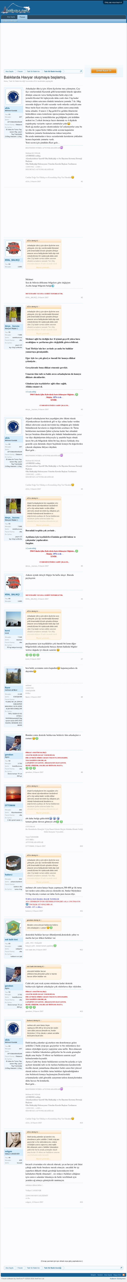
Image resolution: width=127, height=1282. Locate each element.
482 (20, 810)
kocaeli (19, 1163)
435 (20, 1160)
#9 (82, 772)
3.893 (20, 267)
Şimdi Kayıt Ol (103, 71)
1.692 (20, 946)
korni (7, 630)
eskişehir (19, 949)
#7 (82, 659)
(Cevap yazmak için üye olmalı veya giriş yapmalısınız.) (62, 1261)
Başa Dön (117, 1275)
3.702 (20, 763)
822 (20, 879)
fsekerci (8, 875)
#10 (81, 846)
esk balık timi (11, 939)
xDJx (35, 81)
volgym (8, 1151)
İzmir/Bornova (17, 766)
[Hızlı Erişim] (81, 71)
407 (20, 117)
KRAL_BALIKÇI (12, 260)
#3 (82, 409)
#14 (81, 1123)
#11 (81, 911)
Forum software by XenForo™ (23, 1279)
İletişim (93, 1275)
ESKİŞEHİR (17, 697)
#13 (81, 1011)
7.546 (20, 637)
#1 (82, 181)
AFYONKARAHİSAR (14, 122)
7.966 (20, 335)
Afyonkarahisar (16, 812)
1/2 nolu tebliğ (31, 391)
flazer (7, 687)
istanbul (19, 640)
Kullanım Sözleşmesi (117, 1279)
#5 (82, 566)
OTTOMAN (10, 805)
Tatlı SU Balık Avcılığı (17, 81)
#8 (82, 697)
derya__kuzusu (12, 326)
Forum (22, 17)
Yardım (100, 1275)
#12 (81, 950)
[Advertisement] (43, 46)
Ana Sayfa (11, 17)
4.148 (20, 694)
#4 (82, 489)
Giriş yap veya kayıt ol (113, 2)
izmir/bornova (17, 337)
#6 (82, 599)
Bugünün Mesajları (11, 21)
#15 (81, 1202)
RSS (124, 1275)
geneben (9, 754)
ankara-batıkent (16, 881)
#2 (82, 297)
